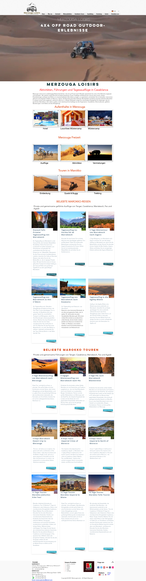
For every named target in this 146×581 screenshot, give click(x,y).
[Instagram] (113, 567)
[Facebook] (98, 567)
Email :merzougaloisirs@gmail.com (42, 580)
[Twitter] (101, 567)
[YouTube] (104, 567)
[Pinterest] (107, 567)
